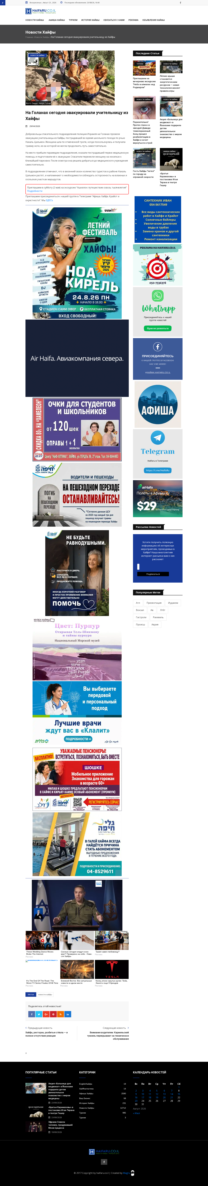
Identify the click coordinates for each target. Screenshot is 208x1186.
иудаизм (173, 602)
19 (157, 1097)
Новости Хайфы (34, 20)
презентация (154, 602)
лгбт (162, 610)
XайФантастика (102, 1089)
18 (150, 1097)
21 (171, 1097)
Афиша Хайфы (57, 20)
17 (142, 1097)
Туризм (73, 20)
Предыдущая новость (40, 1027)
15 (179, 1094)
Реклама (133, 20)
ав (152, 610)
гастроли (141, 617)
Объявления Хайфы (153, 20)
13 (164, 1094)
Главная (29, 37)
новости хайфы (45, 994)
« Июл (136, 1113)
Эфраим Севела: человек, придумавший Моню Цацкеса (60, 1125)
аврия (155, 624)
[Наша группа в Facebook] (180, 3)
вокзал (140, 610)
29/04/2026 (34, 126)
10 (142, 1094)
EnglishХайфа (102, 1084)
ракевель (158, 617)
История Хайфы (90, 20)
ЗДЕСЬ (49, 200)
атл (138, 602)
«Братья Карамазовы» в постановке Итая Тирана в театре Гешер (169, 179)
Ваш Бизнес (102, 1098)
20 (164, 1097)
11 (150, 1094)
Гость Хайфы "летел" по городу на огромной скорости (144, 174)
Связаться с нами (114, 20)
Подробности (34, 190)
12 (157, 1094)
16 (136, 1097)
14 (171, 1094)
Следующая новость (114, 1027)
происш (140, 624)
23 (136, 1100)
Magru (127, 1172)
